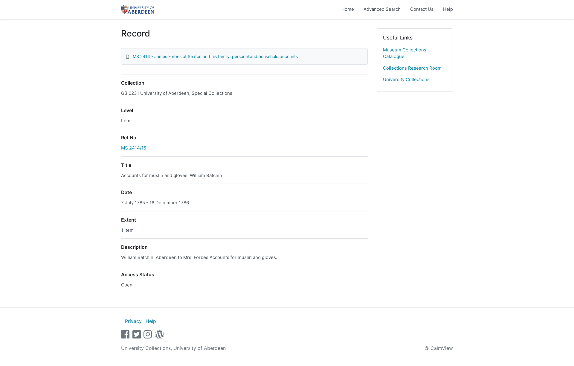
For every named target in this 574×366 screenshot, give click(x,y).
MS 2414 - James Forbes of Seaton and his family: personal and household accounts (215, 56)
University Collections (406, 79)
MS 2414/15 (133, 148)
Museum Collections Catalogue (404, 53)
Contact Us (421, 9)
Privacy (133, 321)
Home (347, 9)
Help (448, 9)
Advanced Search (382, 9)
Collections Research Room (412, 68)
